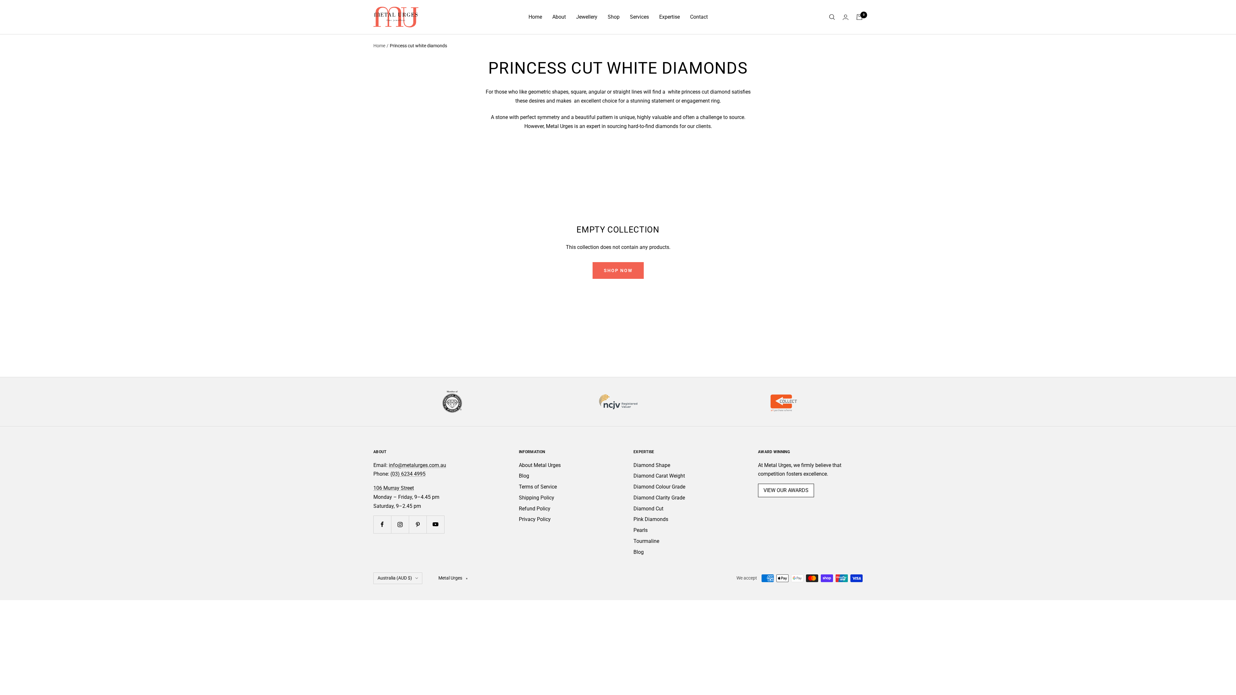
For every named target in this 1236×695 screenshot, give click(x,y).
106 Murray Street (393, 488)
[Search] (832, 17)
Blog (524, 476)
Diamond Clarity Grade (659, 498)
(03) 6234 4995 (408, 474)
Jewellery (586, 17)
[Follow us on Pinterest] (417, 524)
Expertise (669, 17)
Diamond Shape (651, 465)
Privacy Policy (535, 519)
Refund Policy (534, 509)
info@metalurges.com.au (417, 465)
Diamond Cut (648, 509)
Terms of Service (538, 487)
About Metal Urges (540, 465)
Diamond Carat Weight (659, 476)
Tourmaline (646, 541)
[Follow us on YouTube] (435, 524)
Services (639, 17)
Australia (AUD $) (395, 578)
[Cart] (859, 17)
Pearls (640, 530)
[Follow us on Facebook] (382, 524)
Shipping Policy (536, 498)
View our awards (786, 490)
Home (535, 17)
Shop (614, 17)
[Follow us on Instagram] (400, 524)
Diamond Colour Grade (659, 487)
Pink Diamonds (650, 519)
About (559, 17)
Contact (699, 17)
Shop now (618, 270)
